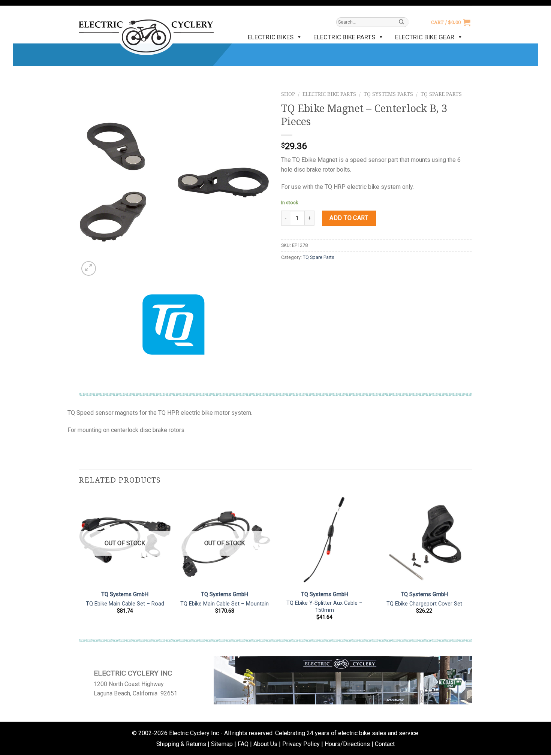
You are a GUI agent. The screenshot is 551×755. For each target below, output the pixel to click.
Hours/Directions (347, 744)
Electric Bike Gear (424, 37)
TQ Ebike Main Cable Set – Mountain (224, 604)
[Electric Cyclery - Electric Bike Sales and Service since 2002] (146, 32)
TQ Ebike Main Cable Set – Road (125, 604)
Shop (288, 94)
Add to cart (348, 217)
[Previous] (79, 563)
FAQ (243, 744)
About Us (265, 744)
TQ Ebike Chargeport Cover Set (424, 604)
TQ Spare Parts (441, 94)
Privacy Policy (301, 744)
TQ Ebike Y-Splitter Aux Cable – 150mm (324, 606)
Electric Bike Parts (344, 37)
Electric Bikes (270, 37)
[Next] (470, 563)
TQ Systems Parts (388, 94)
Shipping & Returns (181, 744)
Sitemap (222, 744)
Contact (385, 744)
